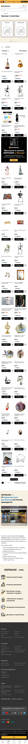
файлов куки (4, 734)
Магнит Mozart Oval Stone (19, 440)
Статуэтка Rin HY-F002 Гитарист (18, 257)
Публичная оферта (5, 665)
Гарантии (17, 633)
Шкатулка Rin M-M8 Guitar (7, 71)
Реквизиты (3, 649)
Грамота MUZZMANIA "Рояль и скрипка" (7, 467)
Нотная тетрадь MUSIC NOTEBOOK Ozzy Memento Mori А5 (19, 126)
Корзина (19, 742)
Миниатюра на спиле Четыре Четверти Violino (19, 362)
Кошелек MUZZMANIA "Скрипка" (6, 205)
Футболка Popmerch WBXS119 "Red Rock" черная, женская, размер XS (20, 309)
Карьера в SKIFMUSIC (19, 651)
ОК (14, 737)
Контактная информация (8, 669)
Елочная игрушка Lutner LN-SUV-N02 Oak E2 (7, 283)
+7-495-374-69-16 (5, 675)
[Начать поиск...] (25, 10)
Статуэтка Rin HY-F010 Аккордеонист (18, 205)
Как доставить (4, 633)
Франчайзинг (18, 648)
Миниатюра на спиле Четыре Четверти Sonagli (19, 388)
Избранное (14, 742)
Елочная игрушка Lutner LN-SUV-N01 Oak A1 (7, 441)
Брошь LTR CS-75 (5, 230)
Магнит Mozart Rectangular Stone (20, 231)
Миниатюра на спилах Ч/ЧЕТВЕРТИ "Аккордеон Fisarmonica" (19, 414)
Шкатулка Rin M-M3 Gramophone (18, 72)
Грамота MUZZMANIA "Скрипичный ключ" (18, 283)
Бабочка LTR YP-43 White (19, 466)
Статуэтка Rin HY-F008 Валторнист (6, 99)
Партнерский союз (5, 648)
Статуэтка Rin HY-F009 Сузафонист (18, 99)
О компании (3, 646)
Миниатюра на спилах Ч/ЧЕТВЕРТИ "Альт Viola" (19, 336)
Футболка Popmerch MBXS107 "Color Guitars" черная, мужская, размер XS (7, 309)
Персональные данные (20, 665)
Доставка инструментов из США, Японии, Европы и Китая (7, 687)
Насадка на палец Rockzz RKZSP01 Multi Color (7, 126)
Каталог (8, 742)
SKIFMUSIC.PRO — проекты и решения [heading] (12, 699)
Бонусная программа (19, 637)
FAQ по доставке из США (20, 663)
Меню (25, 742)
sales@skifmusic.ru (5, 677)
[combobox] (14, 10)
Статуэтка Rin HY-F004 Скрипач (6, 178)
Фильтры (5, 50)
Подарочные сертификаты (7, 637)
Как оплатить (18, 631)
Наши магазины (18, 646)
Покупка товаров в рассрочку (19, 686)
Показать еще (14, 479)
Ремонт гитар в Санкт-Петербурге (6, 692)
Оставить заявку (4, 663)
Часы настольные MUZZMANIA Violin (18, 178)
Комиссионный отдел (5, 690)
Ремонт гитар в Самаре (6, 694)
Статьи (2, 635)
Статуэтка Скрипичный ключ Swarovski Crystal (6, 336)
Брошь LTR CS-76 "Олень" (7, 256)
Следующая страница (20, 482)
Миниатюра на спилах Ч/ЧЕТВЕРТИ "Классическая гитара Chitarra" (7, 362)
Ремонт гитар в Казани (20, 692)
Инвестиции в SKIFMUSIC (6, 654)
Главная (2, 742)
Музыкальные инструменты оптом (7, 652)
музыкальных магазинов (9, 498)
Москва (25, 5)
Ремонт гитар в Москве (20, 690)
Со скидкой (7, 47)
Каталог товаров (4, 631)
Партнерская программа (20, 649)
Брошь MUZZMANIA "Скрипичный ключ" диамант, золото (6, 414)
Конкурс (16, 635)
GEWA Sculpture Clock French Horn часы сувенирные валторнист (7, 388)
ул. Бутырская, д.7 (23, 7)
